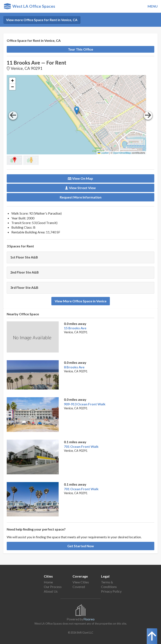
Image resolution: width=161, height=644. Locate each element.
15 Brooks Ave (75, 328)
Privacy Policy (111, 591)
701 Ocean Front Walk (81, 446)
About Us (51, 591)
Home (48, 582)
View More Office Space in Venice (80, 301)
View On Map (82, 178)
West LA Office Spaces (33, 6)
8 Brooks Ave (74, 367)
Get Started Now (80, 546)
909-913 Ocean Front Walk (84, 404)
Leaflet (104, 152)
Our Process (53, 587)
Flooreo (89, 619)
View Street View (82, 188)
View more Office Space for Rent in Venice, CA (41, 20)
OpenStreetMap (122, 152)
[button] (76, 110)
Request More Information (80, 197)
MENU (153, 6)
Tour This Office (80, 49)
